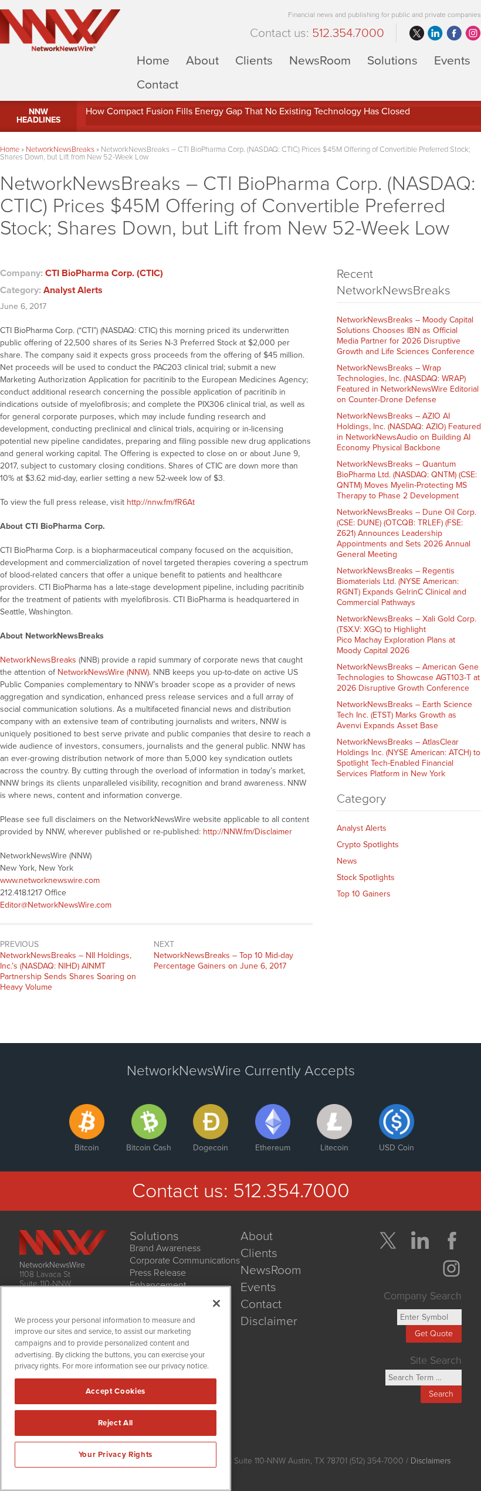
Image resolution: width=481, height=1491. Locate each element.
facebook (454, 33)
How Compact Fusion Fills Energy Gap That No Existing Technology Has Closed (248, 111)
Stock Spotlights (366, 877)
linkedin (435, 33)
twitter (416, 33)
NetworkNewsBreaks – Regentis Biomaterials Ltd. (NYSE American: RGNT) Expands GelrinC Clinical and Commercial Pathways (401, 586)
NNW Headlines (38, 116)
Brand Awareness (165, 1248)
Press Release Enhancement (158, 1279)
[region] (115, 1388)
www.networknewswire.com (50, 880)
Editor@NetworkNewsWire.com (55, 905)
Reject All (116, 1423)
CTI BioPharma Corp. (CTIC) (104, 273)
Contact (157, 84)
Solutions (392, 60)
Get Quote (434, 1334)
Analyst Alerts (73, 290)
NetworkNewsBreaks (60, 149)
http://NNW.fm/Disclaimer (247, 832)
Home (153, 60)
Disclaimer (268, 1321)
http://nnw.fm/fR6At (161, 502)
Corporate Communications (185, 1260)
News (347, 861)
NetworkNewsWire (52, 1265)
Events (452, 60)
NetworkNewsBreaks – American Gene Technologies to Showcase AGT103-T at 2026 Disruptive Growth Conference (408, 677)
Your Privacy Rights (116, 1454)
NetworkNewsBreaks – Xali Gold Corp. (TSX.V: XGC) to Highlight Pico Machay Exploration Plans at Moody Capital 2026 (406, 635)
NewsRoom (320, 60)
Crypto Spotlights (368, 845)
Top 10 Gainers (364, 894)
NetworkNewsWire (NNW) (103, 672)
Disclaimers (430, 1461)
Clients (254, 60)
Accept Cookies (115, 1391)
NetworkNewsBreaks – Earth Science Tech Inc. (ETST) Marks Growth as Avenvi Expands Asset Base (404, 715)
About (202, 60)
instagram (472, 33)
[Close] (216, 1303)
